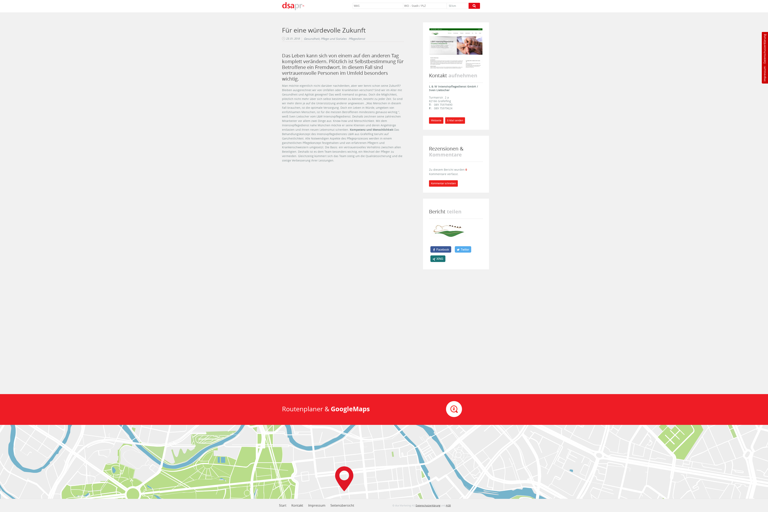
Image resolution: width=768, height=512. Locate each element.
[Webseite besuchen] (456, 48)
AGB (448, 505)
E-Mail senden (455, 120)
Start (282, 505)
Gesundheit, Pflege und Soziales (325, 39)
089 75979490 (443, 105)
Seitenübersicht (342, 505)
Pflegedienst (357, 39)
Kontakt (297, 505)
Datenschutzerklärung (764, 49)
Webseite (436, 120)
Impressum (764, 74)
